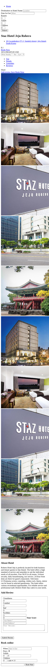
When (5, 649)
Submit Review (7, 638)
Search (4, 30)
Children (4, 25)
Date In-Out (6, 13)
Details (9, 61)
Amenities (10, 63)
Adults (3, 20)
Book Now (5, 50)
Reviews (9, 66)
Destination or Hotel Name (11, 11)
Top (7, 59)
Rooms (4, 16)
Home (8, 6)
